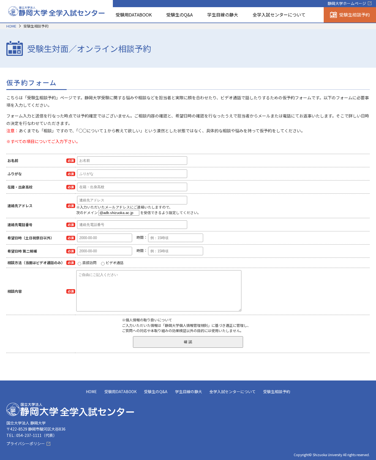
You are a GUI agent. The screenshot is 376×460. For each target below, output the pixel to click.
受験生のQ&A (179, 14)
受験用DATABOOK (134, 14)
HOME (11, 26)
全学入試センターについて (279, 14)
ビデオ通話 (115, 262)
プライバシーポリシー (25, 443)
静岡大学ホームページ (347, 3)
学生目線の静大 (222, 14)
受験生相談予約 (276, 391)
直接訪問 (89, 262)
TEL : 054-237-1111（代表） (31, 435)
